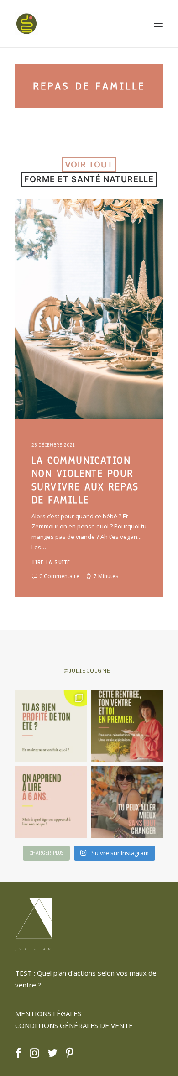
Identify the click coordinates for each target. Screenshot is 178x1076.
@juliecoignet (89, 670)
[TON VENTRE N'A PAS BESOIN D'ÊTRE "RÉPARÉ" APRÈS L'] (51, 726)
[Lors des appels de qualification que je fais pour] (127, 802)
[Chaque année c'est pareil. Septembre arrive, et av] (127, 726)
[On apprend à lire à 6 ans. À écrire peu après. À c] (51, 802)
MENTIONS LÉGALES (48, 1013)
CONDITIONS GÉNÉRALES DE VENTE (74, 1025)
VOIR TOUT (89, 164)
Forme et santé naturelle (89, 179)
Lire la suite (51, 562)
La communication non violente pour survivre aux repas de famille (85, 480)
